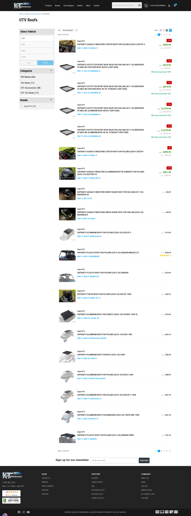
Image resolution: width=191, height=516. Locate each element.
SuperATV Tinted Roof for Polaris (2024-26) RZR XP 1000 (104, 294)
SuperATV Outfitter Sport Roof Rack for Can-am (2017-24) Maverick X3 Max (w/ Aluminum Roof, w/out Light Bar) (110, 109)
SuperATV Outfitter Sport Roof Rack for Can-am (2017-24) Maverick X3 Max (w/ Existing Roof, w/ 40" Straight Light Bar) (110, 87)
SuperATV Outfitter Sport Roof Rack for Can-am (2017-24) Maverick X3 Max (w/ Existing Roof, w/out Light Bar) (110, 65)
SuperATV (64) (30, 106)
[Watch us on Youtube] (28, 512)
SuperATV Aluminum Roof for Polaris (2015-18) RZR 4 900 (104, 334)
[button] (48, 5)
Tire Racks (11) (27, 83)
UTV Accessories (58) (30, 87)
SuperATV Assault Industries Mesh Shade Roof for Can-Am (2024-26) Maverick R (110, 213)
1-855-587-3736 (8, 482)
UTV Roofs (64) (28, 77)
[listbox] (36, 38)
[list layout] (170, 30)
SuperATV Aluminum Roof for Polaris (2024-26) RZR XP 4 (104, 232)
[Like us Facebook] (19, 512)
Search (45, 63)
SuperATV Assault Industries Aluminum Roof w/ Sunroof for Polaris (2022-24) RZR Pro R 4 (110, 173)
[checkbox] (21, 106)
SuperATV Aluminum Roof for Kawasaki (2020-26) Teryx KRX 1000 (108, 415)
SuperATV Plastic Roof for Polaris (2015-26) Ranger (102, 272)
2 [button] (161, 34)
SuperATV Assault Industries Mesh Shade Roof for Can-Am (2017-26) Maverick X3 (110, 193)
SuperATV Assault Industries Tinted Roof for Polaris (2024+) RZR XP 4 (111, 44)
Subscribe (144, 460)
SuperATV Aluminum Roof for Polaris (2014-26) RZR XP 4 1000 (106, 395)
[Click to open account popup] (169, 5)
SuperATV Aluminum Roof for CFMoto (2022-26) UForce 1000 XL (107, 314)
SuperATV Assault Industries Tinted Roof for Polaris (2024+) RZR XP (110, 151)
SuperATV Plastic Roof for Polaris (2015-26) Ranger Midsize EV (108, 252)
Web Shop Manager (119, 512)
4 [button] (166, 34)
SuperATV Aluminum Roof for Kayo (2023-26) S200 (101, 354)
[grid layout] (166, 30)
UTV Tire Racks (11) (30, 92)
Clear (29, 63)
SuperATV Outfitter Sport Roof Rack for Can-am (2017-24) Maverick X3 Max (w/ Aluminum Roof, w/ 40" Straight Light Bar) (110, 131)
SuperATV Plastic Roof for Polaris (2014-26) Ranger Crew (105, 435)
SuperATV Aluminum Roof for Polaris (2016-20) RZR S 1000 (105, 374)
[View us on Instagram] (23, 512)
